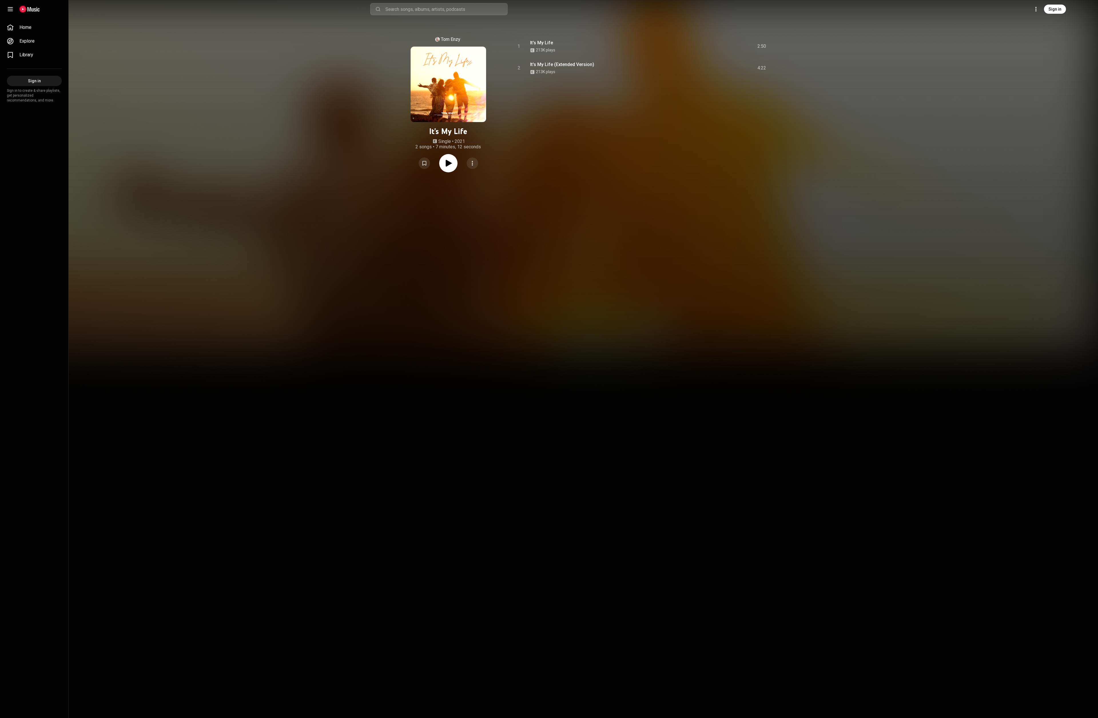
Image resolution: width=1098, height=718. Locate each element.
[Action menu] (472, 163)
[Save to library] (424, 163)
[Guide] (10, 9)
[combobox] (446, 9)
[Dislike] (729, 46)
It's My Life (541, 42)
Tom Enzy (450, 39)
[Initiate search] (378, 9)
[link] (34, 27)
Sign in (1055, 9)
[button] (424, 163)
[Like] (718, 46)
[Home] (29, 9)
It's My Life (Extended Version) (562, 64)
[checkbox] (762, 46)
